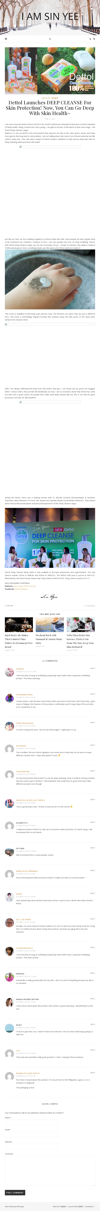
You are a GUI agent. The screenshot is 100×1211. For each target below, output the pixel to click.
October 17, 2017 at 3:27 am (25, 874)
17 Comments (89, 605)
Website (8, 1142)
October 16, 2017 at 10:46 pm (26, 851)
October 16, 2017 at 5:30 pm (25, 803)
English (46, 98)
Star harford (23, 771)
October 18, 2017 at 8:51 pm (25, 1076)
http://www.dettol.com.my (25, 586)
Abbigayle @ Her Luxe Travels (30, 800)
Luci (18, 1050)
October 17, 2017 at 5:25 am (25, 896)
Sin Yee (10, 605)
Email (8, 1129)
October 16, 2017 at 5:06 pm (25, 748)
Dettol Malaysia (21, 589)
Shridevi (20, 669)
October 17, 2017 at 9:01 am (25, 922)
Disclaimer (89, 1206)
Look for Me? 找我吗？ (76, 1206)
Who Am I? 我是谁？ (60, 1206)
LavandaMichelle (24, 948)
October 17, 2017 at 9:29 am (25, 951)
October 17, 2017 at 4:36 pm (25, 1028)
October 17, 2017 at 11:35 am (26, 976)
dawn (19, 894)
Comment (9, 1154)
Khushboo (21, 746)
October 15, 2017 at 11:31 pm (26, 672)
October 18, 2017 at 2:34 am (25, 1053)
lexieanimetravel (24, 694)
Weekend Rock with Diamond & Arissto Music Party (49, 639)
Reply (92, 668)
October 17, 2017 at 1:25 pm (25, 1002)
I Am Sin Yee (50, 16)
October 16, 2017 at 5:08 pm (25, 774)
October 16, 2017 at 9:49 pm (25, 825)
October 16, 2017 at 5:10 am (25, 697)
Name (8, 1117)
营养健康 (54, 98)
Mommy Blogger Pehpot (28, 1073)
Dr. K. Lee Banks (23, 919)
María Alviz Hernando (27, 871)
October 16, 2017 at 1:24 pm (25, 726)
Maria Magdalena (24, 723)
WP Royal (20, 1206)
